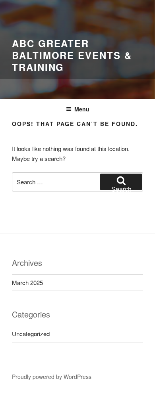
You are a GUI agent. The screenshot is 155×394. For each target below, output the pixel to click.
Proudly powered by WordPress (51, 377)
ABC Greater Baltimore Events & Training (72, 55)
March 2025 (27, 282)
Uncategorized (31, 333)
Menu (81, 109)
